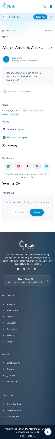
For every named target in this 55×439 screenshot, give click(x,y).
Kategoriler (11, 329)
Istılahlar (10, 335)
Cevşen (10, 369)
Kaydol (36, 212)
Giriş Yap (19, 212)
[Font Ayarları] (47, 431)
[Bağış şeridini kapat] (51, 17)
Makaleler (11, 323)
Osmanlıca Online (14, 404)
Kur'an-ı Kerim (13, 363)
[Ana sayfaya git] (8, 6)
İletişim (9, 341)
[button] (44, 6)
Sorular (9, 316)
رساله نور (10, 375)
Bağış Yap (40, 17)
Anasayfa (10, 304)
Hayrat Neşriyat (14, 410)
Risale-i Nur (11, 381)
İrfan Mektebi (12, 416)
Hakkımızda (12, 310)
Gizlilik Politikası (27, 436)
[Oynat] (6, 59)
